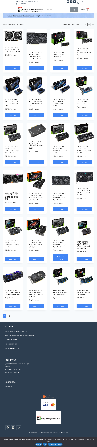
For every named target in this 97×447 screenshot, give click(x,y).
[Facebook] (68, 1)
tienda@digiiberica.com (12, 348)
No (45, 444)
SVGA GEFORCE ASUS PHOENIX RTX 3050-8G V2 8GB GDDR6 (83, 245)
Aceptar (38, 444)
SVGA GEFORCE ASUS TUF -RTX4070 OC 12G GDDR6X (84, 150)
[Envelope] (74, 1)
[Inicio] (6, 16)
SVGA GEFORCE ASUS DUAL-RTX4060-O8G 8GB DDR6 (59, 197)
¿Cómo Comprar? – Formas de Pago (17, 364)
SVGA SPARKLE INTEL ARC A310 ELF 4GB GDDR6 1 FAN (12, 103)
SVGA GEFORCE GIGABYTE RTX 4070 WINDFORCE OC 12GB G (36, 197)
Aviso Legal (33, 433)
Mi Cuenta (8, 386)
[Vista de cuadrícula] (88, 24)
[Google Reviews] (18, 427)
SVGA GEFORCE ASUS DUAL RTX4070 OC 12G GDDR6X (60, 150)
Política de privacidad (55, 444)
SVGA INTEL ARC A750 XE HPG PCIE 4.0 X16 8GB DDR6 (12, 292)
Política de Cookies (45, 433)
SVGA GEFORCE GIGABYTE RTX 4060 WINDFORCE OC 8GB (36, 244)
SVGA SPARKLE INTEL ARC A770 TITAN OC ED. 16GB (59, 103)
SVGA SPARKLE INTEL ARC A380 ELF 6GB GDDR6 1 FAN (36, 103)
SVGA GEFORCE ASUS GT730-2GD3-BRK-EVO (83, 102)
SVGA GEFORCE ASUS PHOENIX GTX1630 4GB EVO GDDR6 (36, 293)
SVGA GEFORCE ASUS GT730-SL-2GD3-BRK (83, 292)
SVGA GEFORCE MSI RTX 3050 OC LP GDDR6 (60, 55)
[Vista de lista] (92, 24)
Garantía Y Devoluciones (13, 369)
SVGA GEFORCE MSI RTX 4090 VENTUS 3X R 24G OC (84, 52)
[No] (95, 442)
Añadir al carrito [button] (60, 257)
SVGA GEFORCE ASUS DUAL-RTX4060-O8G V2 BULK (36, 145)
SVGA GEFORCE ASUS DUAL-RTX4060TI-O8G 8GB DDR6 (59, 244)
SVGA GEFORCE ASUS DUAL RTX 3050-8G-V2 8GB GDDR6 (83, 192)
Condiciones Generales (12, 372)
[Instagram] (13, 427)
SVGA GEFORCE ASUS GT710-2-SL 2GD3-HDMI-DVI (60, 292)
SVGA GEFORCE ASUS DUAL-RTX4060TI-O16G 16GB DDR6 (12, 150)
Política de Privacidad (60, 433)
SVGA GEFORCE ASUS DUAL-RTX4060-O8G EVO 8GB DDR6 (35, 56)
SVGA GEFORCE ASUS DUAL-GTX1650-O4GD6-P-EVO (12, 244)
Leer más (12, 68)
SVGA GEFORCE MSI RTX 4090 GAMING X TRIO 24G (11, 196)
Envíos (7, 366)
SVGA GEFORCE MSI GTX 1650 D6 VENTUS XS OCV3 (12, 50)
